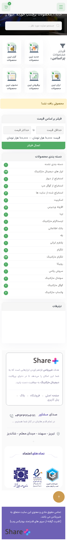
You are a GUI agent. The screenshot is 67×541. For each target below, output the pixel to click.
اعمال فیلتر (33, 145)
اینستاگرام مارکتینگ (52, 221)
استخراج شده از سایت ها (49, 193)
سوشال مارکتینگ (54, 278)
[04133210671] (11, 416)
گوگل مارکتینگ (55, 285)
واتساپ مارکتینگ (54, 292)
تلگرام (60, 250)
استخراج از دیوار (54, 179)
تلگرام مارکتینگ (55, 257)
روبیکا (60, 264)
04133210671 (25, 415)
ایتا (61, 214)
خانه (58, 14)
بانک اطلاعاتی (55, 228)
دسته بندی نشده (54, 164)
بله (61, 236)
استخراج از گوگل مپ (52, 186)
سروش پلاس (56, 271)
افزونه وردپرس (55, 207)
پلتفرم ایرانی (56, 243)
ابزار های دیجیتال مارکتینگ (48, 172)
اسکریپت (58, 200)
